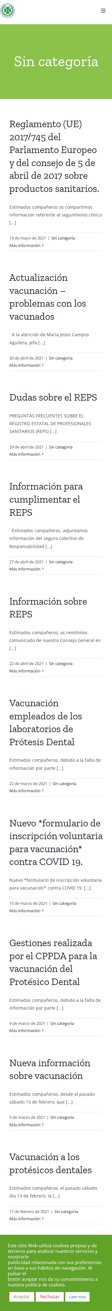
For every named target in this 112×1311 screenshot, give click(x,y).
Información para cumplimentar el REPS (46, 499)
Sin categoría (63, 238)
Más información (24, 245)
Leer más (77, 1296)
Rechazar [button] (49, 1296)
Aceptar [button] (22, 1296)
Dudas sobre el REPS (53, 397)
